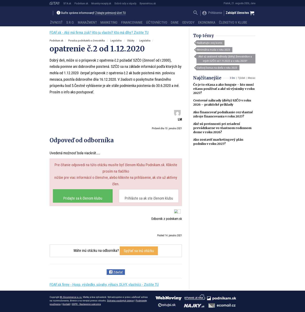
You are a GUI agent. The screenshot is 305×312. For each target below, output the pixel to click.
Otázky (130, 40)
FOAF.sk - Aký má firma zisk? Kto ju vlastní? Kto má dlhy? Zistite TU (99, 32)
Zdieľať (117, 272)
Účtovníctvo (156, 22)
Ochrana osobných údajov (120, 300)
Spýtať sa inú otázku (139, 251)
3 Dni (232, 78)
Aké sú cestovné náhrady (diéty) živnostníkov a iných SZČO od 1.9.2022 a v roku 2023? (225, 58)
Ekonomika (206, 22)
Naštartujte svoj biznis (209, 42)
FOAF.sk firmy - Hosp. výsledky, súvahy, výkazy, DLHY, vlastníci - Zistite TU (104, 284)
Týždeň (241, 78)
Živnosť (56, 22)
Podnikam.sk (81, 3)
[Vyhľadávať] (196, 13)
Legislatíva (116, 40)
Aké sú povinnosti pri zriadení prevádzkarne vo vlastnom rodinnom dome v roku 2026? (222, 128)
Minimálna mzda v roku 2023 (213, 49)
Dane (175, 22)
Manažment (87, 22)
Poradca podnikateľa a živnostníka (86, 40)
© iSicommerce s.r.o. (71, 297)
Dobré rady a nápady (125, 3)
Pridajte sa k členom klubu (82, 198)
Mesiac (251, 78)
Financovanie (132, 22)
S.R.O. (70, 22)
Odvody (188, 22)
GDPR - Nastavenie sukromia (86, 304)
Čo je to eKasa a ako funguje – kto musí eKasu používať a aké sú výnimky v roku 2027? (224, 89)
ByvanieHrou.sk (148, 3)
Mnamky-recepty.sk (101, 3)
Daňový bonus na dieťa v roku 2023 (217, 67)
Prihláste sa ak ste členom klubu (149, 198)
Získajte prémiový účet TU (110, 13)
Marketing (108, 22)
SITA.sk (67, 3)
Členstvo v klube (233, 22)
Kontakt (66, 304)
